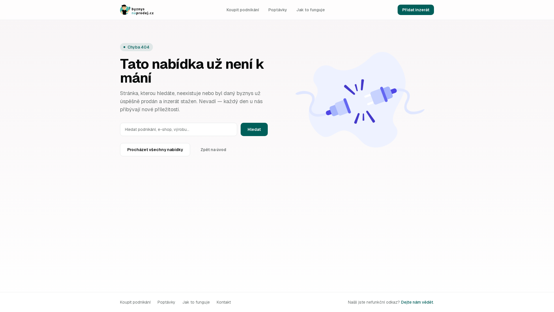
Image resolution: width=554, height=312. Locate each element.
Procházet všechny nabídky (155, 149)
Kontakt (224, 302)
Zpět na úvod (213, 149)
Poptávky (277, 9)
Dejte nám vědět (417, 302)
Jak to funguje (310, 9)
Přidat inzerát (415, 9)
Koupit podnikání (243, 9)
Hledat (254, 129)
